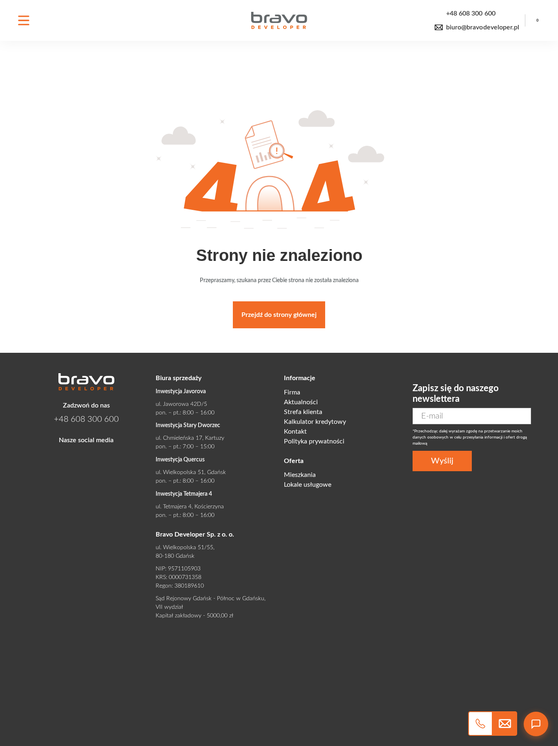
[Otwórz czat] (536, 724)
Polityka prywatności (314, 441)
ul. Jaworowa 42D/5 (181, 404)
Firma (292, 392)
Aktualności (301, 402)
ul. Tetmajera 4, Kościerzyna (190, 507)
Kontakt (295, 431)
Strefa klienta (303, 412)
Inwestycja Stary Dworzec (188, 425)
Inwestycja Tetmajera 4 (184, 494)
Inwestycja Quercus (180, 460)
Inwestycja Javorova (181, 391)
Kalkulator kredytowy (315, 422)
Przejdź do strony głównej (279, 315)
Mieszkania (300, 475)
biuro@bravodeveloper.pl (482, 27)
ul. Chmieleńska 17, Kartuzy (190, 438)
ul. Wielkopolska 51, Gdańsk (191, 472)
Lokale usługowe (307, 484)
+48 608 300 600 (471, 13)
